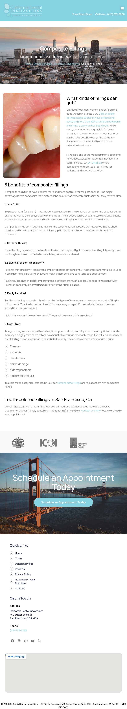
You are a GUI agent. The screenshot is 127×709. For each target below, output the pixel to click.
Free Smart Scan (82, 14)
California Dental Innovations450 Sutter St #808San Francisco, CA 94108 (26, 614)
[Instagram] (19, 640)
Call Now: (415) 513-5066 (110, 14)
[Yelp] (39, 640)
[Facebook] (12, 640)
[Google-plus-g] (25, 640)
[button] (122, 8)
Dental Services (43, 64)
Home (28, 64)
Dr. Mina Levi (95, 162)
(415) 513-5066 (18, 630)
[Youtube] (32, 640)
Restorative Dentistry (66, 64)
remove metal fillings (69, 383)
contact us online (91, 410)
